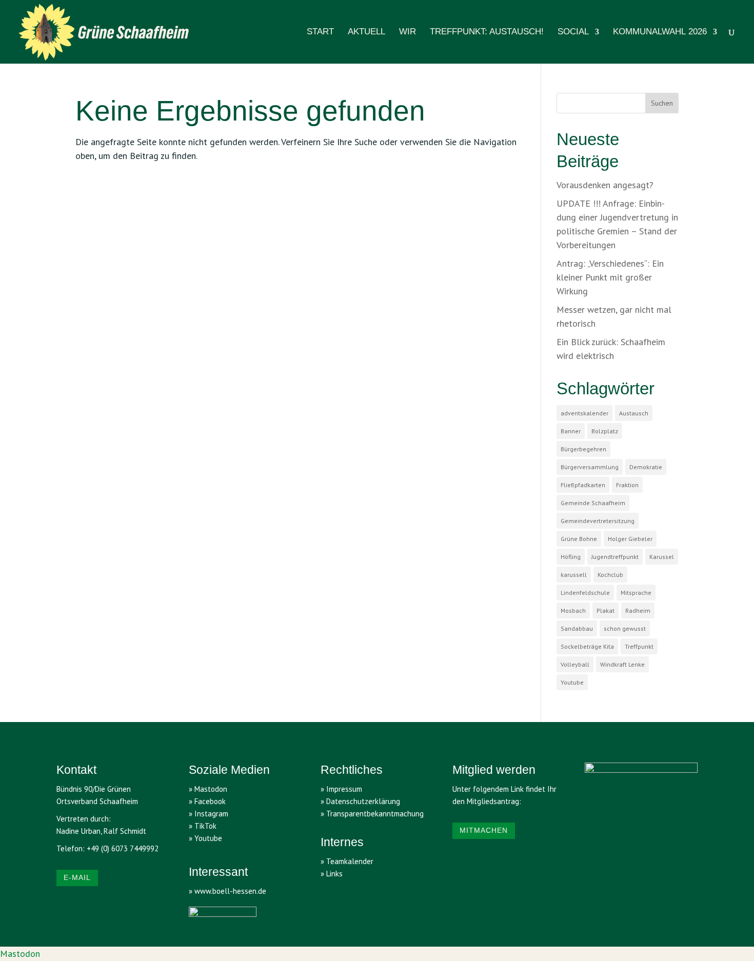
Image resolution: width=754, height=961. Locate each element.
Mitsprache (636, 592)
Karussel (661, 556)
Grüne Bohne (579, 539)
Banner (571, 431)
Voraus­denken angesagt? (605, 185)
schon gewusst (625, 628)
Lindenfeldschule (585, 592)
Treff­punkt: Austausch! (487, 32)
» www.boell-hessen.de (227, 891)
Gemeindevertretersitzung (597, 521)
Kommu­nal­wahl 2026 (660, 32)
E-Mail (77, 877)
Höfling (571, 556)
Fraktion (627, 485)
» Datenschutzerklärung (360, 801)
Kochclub (610, 574)
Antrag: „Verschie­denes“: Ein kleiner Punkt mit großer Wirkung (610, 277)
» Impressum (341, 789)
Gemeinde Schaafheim (593, 503)
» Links (332, 873)
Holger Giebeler (630, 539)
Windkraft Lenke (622, 664)
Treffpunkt (639, 646)
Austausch (633, 413)
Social (573, 32)
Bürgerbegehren (583, 449)
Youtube (572, 682)
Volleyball (575, 664)
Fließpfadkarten (583, 485)
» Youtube (205, 838)
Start (320, 32)
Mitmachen (484, 830)
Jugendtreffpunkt (615, 556)
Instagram (211, 813)
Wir (407, 32)
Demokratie (645, 467)
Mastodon (20, 953)
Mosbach (573, 610)
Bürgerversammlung (590, 467)
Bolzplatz (604, 431)
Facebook (210, 801)
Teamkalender (349, 861)
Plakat (605, 610)
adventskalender (584, 413)
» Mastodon (208, 789)
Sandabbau (577, 628)
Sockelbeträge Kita (587, 646)
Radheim (637, 610)
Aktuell (366, 32)
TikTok (205, 826)
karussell (574, 574)
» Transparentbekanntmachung (372, 813)
